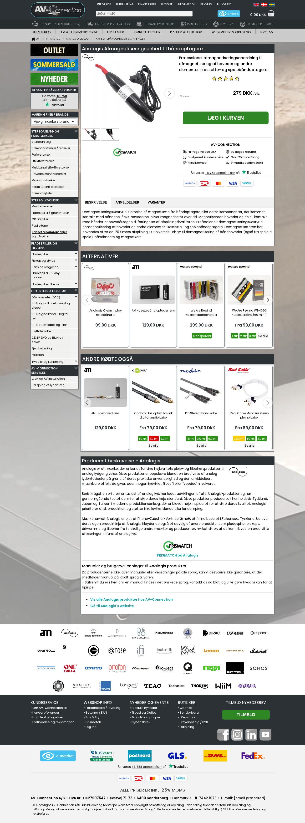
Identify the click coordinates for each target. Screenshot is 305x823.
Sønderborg (189, 712)
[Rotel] (235, 668)
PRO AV (266, 32)
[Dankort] (204, 183)
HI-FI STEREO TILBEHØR (48, 291)
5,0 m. (212, 439)
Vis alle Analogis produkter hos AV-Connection (131, 599)
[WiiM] (223, 686)
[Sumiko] (82, 686)
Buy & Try (92, 717)
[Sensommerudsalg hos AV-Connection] (54, 69)
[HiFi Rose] (117, 650)
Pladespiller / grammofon (50, 213)
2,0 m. (153, 439)
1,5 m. (190, 439)
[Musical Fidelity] (46, 668)
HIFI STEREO (41, 32)
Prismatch (93, 722)
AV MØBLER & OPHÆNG (231, 32)
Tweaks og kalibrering (47, 362)
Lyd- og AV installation (48, 379)
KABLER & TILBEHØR (186, 32)
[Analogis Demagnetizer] (129, 94)
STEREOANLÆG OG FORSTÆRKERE (45, 133)
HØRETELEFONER (147, 32)
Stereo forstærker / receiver (51, 148)
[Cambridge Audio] (164, 633)
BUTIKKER (186, 702)
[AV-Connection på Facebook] (223, 739)
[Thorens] (200, 686)
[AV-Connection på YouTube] (265, 739)
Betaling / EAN (96, 712)
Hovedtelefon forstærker (49, 174)
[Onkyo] (93, 668)
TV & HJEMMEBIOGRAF (79, 32)
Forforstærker (41, 155)
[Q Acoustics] (188, 668)
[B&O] (140, 633)
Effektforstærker (43, 161)
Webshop (187, 717)
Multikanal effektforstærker (51, 167)
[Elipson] (258, 633)
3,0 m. (165, 439)
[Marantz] (235, 650)
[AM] (46, 633)
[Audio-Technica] (93, 633)
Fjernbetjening (42, 348)
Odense (186, 707)
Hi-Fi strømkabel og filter (49, 325)
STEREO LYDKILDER (45, 200)
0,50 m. (239, 439)
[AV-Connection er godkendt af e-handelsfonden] (58, 756)
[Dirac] (211, 633)
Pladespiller (40, 254)
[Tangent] (129, 686)
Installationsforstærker (48, 187)
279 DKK (242, 93)
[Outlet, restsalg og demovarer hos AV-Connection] (54, 55)
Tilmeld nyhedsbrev (246, 702)
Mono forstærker (43, 180)
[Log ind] (218, 4)
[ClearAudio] (188, 633)
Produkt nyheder (144, 707)
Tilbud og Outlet (144, 712)
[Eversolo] (46, 650)
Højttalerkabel (41, 331)
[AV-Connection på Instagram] (237, 739)
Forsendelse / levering (103, 707)
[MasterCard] (218, 183)
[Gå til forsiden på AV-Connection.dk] (98, 4)
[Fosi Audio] (70, 650)
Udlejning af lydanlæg (48, 385)
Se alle (263, 336)
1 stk (235, 336)
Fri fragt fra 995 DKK (202, 152)
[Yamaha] (247, 686)
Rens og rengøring (45, 267)
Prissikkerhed (197, 163)
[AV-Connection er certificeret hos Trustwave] (102, 756)
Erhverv (206, 4)
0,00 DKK (258, 14)
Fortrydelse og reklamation (53, 722)
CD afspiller (40, 219)
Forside (105, 4)
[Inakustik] (164, 650)
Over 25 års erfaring (245, 157)
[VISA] (233, 183)
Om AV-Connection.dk (49, 707)
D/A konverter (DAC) (46, 297)
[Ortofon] (117, 668)
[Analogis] (70, 633)
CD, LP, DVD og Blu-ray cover (47, 340)
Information (187, 4)
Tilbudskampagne (146, 717)
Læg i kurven (225, 118)
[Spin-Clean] (58, 686)
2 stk (243, 336)
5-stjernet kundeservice (206, 157)
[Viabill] (247, 183)
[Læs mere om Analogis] (95, 59)
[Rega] (211, 668)
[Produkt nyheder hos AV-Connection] (54, 83)
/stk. (256, 93)
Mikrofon (38, 355)
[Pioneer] (140, 668)
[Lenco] (211, 650)
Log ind (226, 4)
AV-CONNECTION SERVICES (44, 370)
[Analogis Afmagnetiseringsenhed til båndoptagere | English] (256, 5)
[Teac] (152, 686)
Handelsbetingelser (47, 717)
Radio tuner (40, 226)
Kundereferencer (45, 712)
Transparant (202, 336)
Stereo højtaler (42, 193)
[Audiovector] (117, 633)
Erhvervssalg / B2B (194, 722)
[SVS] (105, 686)
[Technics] (176, 686)
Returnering (124, 4)
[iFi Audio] (140, 650)
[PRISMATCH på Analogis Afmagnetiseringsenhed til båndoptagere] (124, 156)
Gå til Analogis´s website (112, 605)
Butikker (167, 4)
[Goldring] (93, 650)
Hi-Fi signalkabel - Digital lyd (50, 316)
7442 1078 (208, 798)
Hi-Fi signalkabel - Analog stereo (51, 305)
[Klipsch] (188, 650)
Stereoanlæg (41, 142)
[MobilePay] (190, 183)
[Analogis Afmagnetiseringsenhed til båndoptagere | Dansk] (264, 5)
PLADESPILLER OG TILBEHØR (44, 245)
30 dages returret (243, 152)
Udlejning (187, 727)
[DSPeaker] (235, 633)
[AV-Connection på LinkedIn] (251, 739)
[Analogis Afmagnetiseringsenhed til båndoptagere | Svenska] (271, 5)
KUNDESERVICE (44, 702)
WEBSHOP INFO (98, 702)
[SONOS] (258, 668)
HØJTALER (115, 32)
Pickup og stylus (43, 261)
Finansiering (147, 4)
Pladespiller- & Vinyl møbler (46, 275)
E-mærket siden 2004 (247, 163)
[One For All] (70, 668)
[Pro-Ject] (164, 668)
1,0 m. (143, 439)
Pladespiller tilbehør (46, 284)
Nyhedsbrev (141, 722)
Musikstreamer (42, 206)
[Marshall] (258, 650)
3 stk (252, 336)
